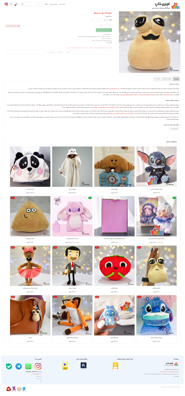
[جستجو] (22, 4)
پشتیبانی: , (34, 371)
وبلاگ (40, 381)
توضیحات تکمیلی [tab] (166, 79)
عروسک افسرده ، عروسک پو (99, 107)
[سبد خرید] (16, 4)
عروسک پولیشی (105, 48)
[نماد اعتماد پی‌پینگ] (77, 365)
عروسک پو (78, 48)
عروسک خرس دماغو (115, 113)
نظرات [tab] (157, 79)
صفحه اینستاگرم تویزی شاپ (147, 94)
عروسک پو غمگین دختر (113, 107)
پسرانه (95, 48)
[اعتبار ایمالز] (113, 366)
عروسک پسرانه (84, 48)
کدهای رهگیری (39, 376)
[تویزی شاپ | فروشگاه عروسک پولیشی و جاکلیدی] (165, 5)
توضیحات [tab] (176, 79)
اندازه (110, 20)
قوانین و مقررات (38, 378)
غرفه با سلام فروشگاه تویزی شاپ (128, 94)
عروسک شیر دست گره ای (127, 113)
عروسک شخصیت (71, 48)
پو (93, 48)
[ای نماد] (125, 367)
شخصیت (90, 48)
